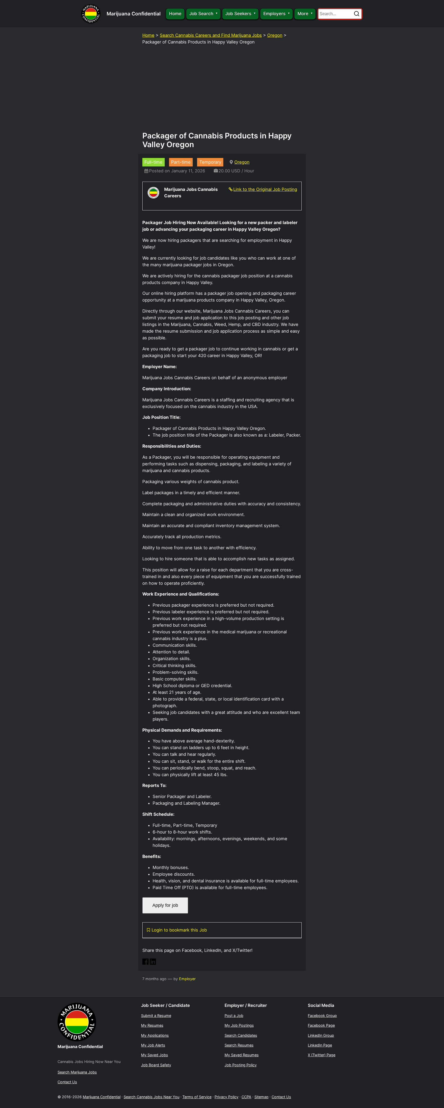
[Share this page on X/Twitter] (160, 963)
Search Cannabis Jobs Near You (151, 1097)
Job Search (201, 13)
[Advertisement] (222, 90)
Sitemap (261, 1097)
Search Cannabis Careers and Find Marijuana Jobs (211, 35)
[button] (356, 14)
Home (175, 13)
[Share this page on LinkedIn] (153, 963)
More (303, 13)
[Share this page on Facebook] (145, 963)
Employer (187, 979)
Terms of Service (196, 1097)
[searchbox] (340, 14)
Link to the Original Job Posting (265, 189)
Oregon (274, 35)
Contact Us (281, 1097)
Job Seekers (238, 13)
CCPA (246, 1097)
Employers (274, 13)
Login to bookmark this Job (179, 930)
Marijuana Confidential (134, 14)
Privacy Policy (226, 1097)
